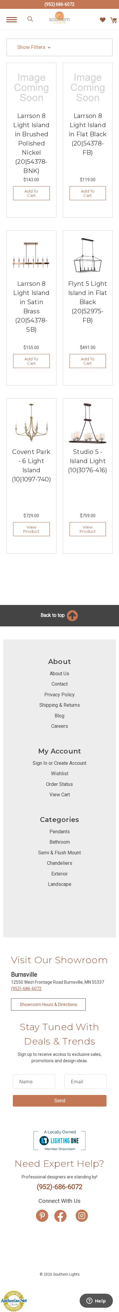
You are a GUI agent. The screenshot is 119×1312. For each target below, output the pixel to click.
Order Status (59, 784)
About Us (59, 673)
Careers (59, 726)
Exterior (59, 874)
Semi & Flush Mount (59, 853)
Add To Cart (31, 193)
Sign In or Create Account (59, 763)
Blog (59, 716)
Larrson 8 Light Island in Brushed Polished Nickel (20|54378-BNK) (31, 143)
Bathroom (59, 842)
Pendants (59, 832)
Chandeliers (59, 863)
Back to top (53, 615)
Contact (60, 684)
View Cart (59, 795)
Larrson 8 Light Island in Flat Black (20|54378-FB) (87, 134)
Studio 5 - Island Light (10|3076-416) (87, 461)
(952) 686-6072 (59, 4)
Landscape (59, 884)
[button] (59, 47)
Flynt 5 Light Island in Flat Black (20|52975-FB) (87, 302)
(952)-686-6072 (26, 988)
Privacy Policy (59, 695)
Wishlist (59, 773)
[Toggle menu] (14, 19)
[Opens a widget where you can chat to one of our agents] (96, 1301)
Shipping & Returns (59, 705)
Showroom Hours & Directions (48, 1004)
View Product (31, 529)
